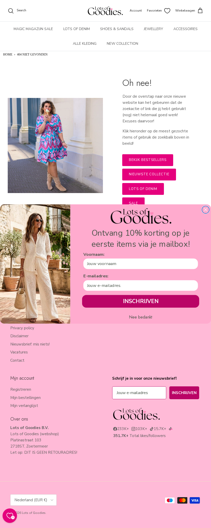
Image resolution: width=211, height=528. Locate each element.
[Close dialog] (205, 210)
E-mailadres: (95, 276)
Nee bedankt (140, 317)
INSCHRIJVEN (140, 301)
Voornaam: (93, 254)
